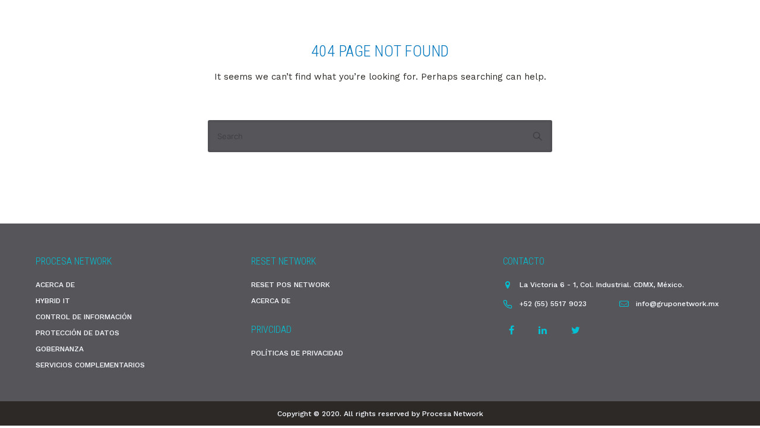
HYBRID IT (53, 301)
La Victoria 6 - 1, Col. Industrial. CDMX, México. (602, 285)
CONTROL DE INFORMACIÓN (84, 317)
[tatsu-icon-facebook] (513, 330)
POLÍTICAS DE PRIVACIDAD (297, 353)
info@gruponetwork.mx (677, 304)
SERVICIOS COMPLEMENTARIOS (90, 365)
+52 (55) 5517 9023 (553, 304)
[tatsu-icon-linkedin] (544, 330)
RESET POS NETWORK (290, 285)
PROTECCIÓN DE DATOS (77, 333)
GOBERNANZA (60, 349)
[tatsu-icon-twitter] (575, 330)
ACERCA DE (55, 285)
